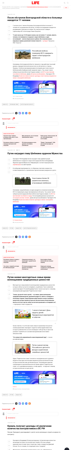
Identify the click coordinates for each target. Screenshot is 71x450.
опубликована (17, 164)
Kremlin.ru (15, 386)
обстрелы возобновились (38, 74)
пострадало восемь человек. (21, 198)
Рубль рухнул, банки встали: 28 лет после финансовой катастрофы (49, 137)
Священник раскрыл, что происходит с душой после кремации (29, 261)
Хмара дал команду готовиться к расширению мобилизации (47, 267)
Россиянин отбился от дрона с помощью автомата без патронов (11, 144)
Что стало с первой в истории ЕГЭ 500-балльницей (11, 266)
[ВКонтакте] (26, 113)
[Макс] (19, 113)
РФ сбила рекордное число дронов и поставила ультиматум (29, 144)
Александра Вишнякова (19, 98)
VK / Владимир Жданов (17, 220)
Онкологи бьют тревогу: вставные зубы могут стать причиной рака (10, 137)
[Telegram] (23, 113)
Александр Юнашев (25, 388)
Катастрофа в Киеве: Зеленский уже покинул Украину (47, 261)
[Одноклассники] (29, 113)
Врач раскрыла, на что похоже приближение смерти (30, 136)
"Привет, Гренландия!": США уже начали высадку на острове (48, 144)
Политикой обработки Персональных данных (37, 7)
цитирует (45, 41)
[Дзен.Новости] (16, 113)
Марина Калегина (17, 389)
